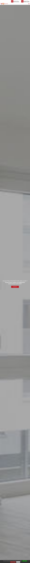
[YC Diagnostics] (4, 3)
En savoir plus (15, 286)
